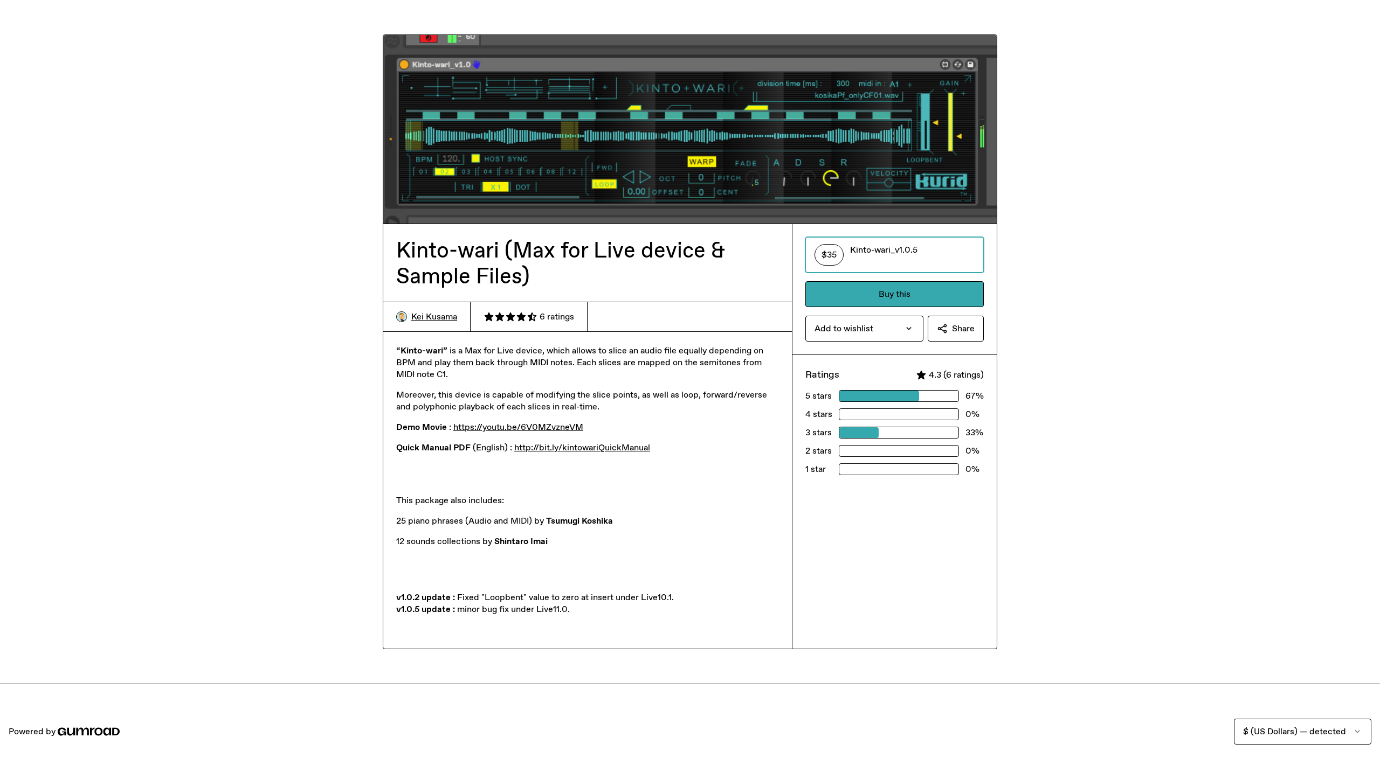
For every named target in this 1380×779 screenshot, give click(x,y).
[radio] (894, 255)
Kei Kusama (434, 316)
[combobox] (864, 329)
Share (963, 328)
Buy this (894, 294)
